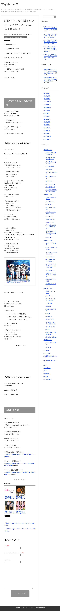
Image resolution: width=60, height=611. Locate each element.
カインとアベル (50, 256)
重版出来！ (49, 237)
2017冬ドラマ (48, 288)
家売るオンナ (50, 181)
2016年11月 (47, 104)
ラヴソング (49, 216)
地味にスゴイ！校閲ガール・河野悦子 (51, 275)
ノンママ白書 (50, 166)
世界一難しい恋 (50, 219)
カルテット (49, 296)
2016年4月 (47, 125)
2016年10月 (47, 107)
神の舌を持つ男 (50, 187)
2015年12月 (47, 136)
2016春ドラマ (48, 194)
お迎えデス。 (50, 204)
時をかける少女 (50, 184)
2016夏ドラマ (48, 150)
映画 (45, 371)
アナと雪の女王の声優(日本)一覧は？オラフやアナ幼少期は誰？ (50, 35)
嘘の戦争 (48, 306)
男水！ (48, 329)
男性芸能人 (47, 373)
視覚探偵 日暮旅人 (51, 337)
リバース (48, 347)
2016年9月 (47, 110)
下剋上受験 (49, 303)
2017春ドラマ (48, 340)
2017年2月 (47, 96)
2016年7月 (47, 116)
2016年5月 (47, 122)
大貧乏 (48, 313)
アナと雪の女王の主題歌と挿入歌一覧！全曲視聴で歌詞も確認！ (50, 42)
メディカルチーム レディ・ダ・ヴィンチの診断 (51, 266)
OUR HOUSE (50, 201)
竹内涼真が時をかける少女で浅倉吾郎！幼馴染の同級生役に (50, 71)
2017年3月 (47, 93)
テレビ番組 (47, 353)
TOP (7, 9)
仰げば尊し (49, 169)
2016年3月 (47, 127)
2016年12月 (47, 101)
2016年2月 (47, 130)
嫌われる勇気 (50, 319)
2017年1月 (47, 99)
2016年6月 (47, 119)
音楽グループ (48, 379)
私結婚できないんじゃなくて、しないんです (16, 37)
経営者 (46, 376)
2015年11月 (47, 139)
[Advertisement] (10, 84)
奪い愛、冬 (49, 316)
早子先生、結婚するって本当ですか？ (51, 226)
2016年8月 (47, 113)
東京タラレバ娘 (50, 326)
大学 (45, 365)
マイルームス (9, 4)
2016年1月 (47, 133)
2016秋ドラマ (48, 240)
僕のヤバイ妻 (50, 222)
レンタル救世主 (50, 270)
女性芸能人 (47, 368)
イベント (46, 350)
